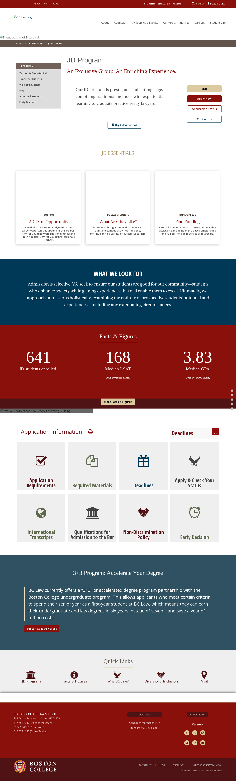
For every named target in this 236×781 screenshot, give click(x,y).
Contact (144, 714)
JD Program (26, 66)
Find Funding (187, 221)
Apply (37, 3)
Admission (120, 22)
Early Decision (27, 102)
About (105, 22)
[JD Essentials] (229, 372)
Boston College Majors (42, 629)
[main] (118, 374)
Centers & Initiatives (176, 22)
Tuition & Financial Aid (33, 73)
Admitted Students (31, 96)
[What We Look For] (229, 387)
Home (19, 43)
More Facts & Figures (118, 402)
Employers (164, 3)
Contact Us (204, 119)
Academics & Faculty (145, 22)
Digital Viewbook (126, 125)
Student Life (218, 22)
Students (149, 3)
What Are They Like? (118, 221)
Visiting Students (29, 84)
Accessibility (145, 765)
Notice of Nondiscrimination (207, 765)
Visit (47, 3)
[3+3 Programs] (229, 432)
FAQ (21, 90)
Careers (200, 22)
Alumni (177, 3)
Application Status (204, 109)
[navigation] (161, 16)
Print (90, 431)
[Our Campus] (229, 402)
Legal (162, 765)
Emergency (178, 765)
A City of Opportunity (48, 221)
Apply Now (204, 99)
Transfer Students (30, 79)
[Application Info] (229, 417)
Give (55, 3)
